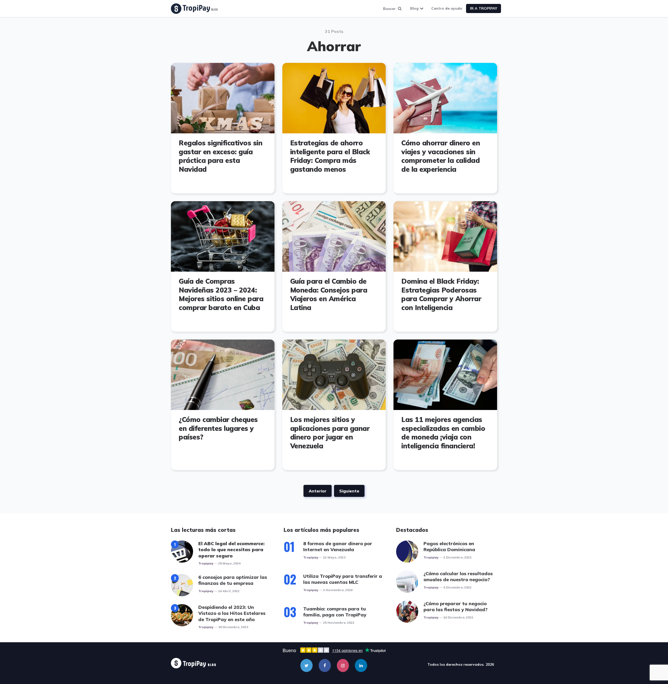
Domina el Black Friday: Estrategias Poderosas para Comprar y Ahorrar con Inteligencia (441, 294)
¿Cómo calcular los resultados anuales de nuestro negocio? (458, 576)
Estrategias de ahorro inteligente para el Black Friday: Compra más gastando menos (330, 156)
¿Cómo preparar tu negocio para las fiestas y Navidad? (455, 606)
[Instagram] (343, 665)
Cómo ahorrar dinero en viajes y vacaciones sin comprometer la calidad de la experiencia (440, 156)
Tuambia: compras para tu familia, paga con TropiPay (334, 612)
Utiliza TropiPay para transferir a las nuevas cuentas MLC (342, 579)
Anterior (317, 490)
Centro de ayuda (446, 8)
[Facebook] (325, 665)
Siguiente (349, 490)
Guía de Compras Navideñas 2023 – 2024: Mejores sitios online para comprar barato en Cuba (221, 294)
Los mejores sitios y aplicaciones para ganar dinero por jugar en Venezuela (330, 432)
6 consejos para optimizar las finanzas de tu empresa (232, 580)
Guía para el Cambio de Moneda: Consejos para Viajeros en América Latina (328, 294)
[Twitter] (306, 665)
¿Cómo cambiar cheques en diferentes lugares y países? (218, 428)
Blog (414, 8)
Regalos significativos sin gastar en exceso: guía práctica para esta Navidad (220, 156)
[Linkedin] (361, 665)
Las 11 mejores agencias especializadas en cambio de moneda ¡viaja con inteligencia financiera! (443, 432)
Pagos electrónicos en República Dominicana (449, 546)
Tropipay (205, 563)
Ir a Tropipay (483, 8)
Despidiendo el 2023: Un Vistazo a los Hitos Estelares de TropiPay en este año (231, 613)
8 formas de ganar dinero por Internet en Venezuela (337, 546)
